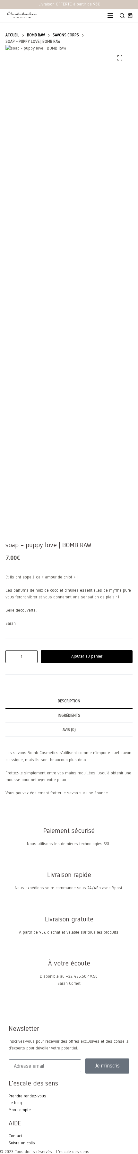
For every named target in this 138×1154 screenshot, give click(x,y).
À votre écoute (69, 963)
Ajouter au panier (86, 656)
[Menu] (110, 15)
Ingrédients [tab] (69, 715)
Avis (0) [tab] (69, 729)
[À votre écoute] (69, 950)
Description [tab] (69, 701)
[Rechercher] (122, 15)
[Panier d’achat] (130, 15)
